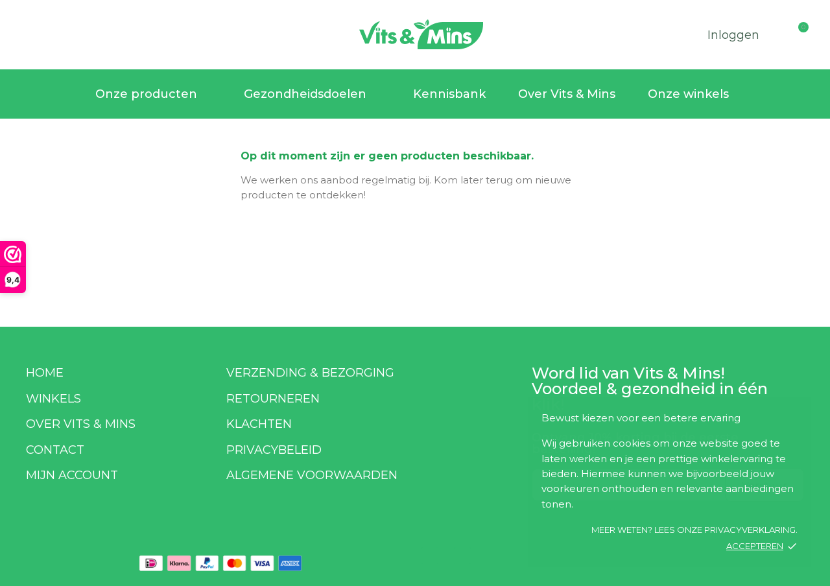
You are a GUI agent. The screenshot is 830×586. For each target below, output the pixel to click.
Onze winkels (688, 94)
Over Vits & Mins (566, 94)
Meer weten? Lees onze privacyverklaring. (694, 529)
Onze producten (146, 94)
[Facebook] (429, 555)
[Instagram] (462, 555)
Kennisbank (449, 94)
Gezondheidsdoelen (305, 94)
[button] (26, 32)
